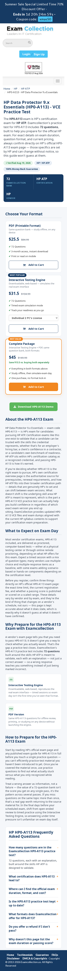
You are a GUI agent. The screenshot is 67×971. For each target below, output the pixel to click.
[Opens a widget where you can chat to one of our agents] (53, 964)
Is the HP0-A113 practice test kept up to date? (32, 903)
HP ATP (25, 88)
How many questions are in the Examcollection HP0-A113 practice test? (32, 851)
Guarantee (42, 954)
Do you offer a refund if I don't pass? (29, 928)
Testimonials (25, 954)
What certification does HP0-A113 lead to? (32, 878)
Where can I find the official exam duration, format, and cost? (32, 891)
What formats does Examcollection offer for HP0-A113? (32, 916)
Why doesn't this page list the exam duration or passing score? (31, 941)
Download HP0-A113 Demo (35, 406)
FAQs (55, 954)
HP (15, 88)
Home (7, 88)
